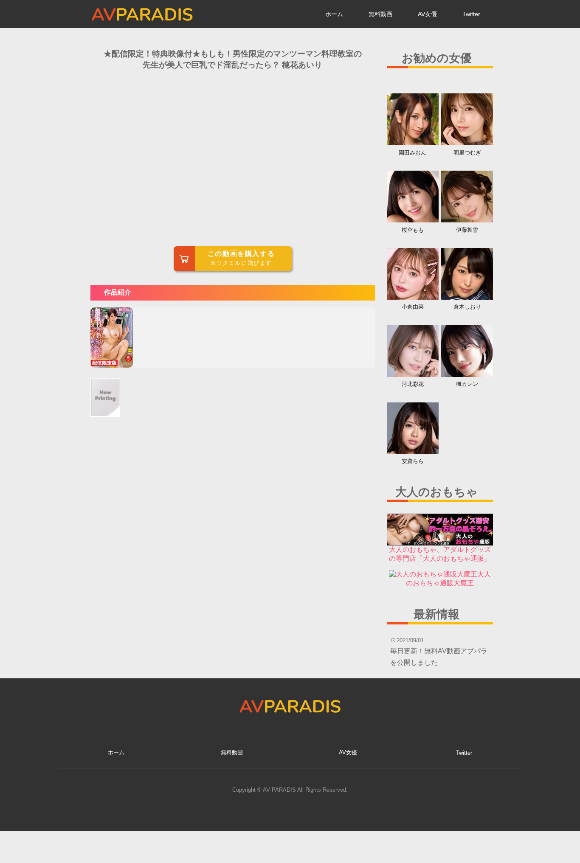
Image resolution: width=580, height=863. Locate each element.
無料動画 (380, 14)
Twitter (471, 14)
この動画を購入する (241, 258)
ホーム (334, 14)
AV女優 (427, 14)
